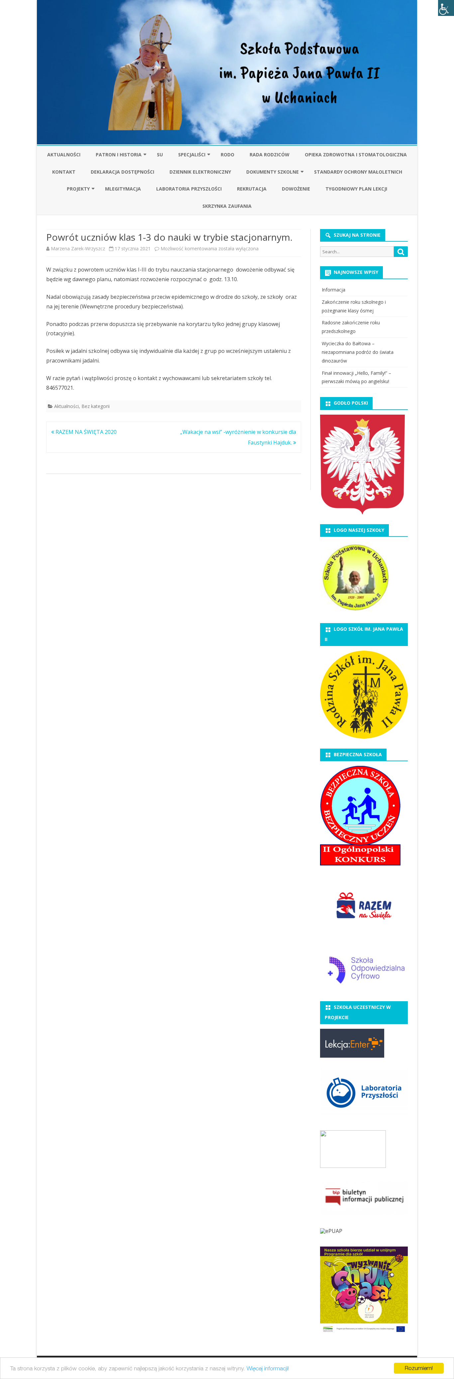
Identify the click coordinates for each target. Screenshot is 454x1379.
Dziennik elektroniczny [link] (200, 172)
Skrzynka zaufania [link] (227, 206)
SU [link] (160, 154)
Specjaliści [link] (191, 154)
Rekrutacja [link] (252, 189)
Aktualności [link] (63, 154)
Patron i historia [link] (119, 154)
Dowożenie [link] (296, 189)
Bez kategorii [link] (95, 406)
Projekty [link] (78, 189)
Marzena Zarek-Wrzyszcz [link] (78, 248)
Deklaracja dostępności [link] (122, 172)
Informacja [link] (333, 289)
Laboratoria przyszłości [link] (189, 189)
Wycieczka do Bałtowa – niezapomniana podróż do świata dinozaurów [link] (358, 352)
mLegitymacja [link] (123, 189)
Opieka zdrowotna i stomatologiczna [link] (356, 154)
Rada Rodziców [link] (269, 154)
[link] (446, 8)
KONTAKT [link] (63, 172)
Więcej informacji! (268, 1368)
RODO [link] (227, 154)
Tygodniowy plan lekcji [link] (356, 189)
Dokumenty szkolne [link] (272, 172)
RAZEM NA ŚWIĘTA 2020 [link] (85, 432)
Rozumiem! (419, 1368)
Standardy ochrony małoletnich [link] (358, 172)
